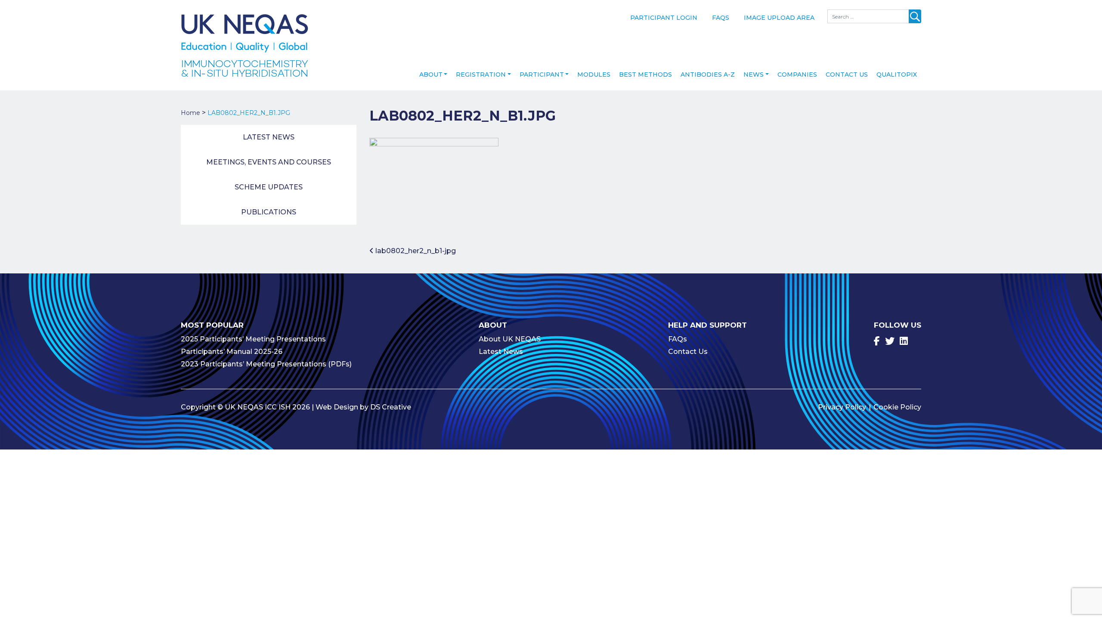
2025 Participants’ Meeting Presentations (253, 339)
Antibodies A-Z (708, 74)
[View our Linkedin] (904, 341)
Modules (593, 74)
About (431, 74)
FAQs (720, 18)
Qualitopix (896, 74)
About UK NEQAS (510, 339)
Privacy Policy (842, 407)
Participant (542, 74)
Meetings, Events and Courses (268, 162)
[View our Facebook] (877, 341)
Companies (797, 74)
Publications (268, 212)
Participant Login (663, 18)
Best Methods (645, 74)
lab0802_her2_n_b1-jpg (415, 251)
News (753, 74)
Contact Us (847, 74)
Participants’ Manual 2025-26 (231, 351)
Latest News (268, 137)
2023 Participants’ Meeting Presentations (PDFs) (266, 364)
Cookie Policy (897, 407)
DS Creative (390, 407)
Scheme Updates (269, 187)
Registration (481, 74)
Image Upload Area (779, 18)
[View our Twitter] (890, 341)
